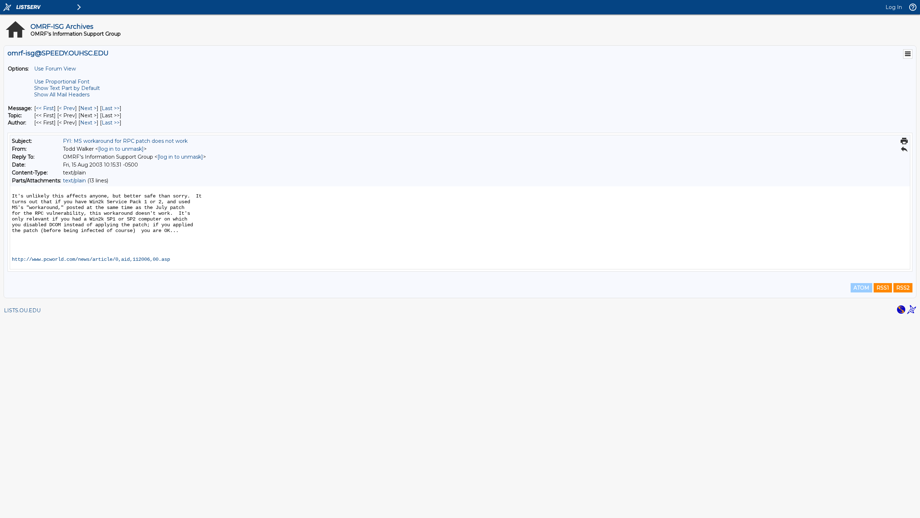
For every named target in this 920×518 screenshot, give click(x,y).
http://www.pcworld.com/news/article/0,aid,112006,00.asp (91, 259)
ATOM (861, 288)
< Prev (67, 108)
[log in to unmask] (121, 149)
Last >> (111, 108)
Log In (894, 7)
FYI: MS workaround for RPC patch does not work (125, 141)
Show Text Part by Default (67, 88)
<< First (45, 108)
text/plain (74, 180)
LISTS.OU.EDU (22, 310)
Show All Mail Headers (61, 94)
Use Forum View (55, 68)
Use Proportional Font (61, 81)
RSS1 (883, 288)
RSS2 (903, 288)
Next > (88, 108)
